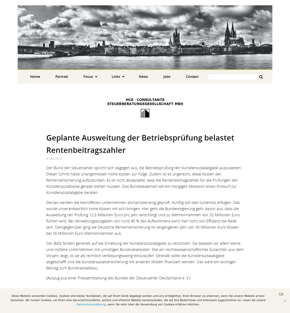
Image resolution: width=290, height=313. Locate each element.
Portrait (61, 76)
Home (145, 37)
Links (116, 76)
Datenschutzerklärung (91, 304)
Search (261, 77)
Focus (88, 76)
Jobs (166, 76)
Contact (192, 76)
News (143, 76)
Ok (281, 294)
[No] (285, 301)
